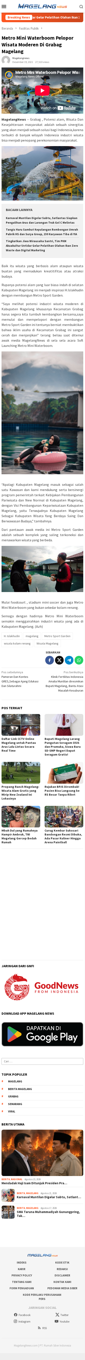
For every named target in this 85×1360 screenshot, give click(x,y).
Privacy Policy (22, 1275)
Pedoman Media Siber (62, 1288)
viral (11, 1111)
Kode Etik (62, 1262)
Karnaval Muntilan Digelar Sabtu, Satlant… (49, 1197)
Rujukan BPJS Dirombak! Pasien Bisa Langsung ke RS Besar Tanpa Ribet (62, 790)
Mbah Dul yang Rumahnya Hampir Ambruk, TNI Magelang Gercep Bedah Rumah (20, 836)
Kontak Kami (62, 1282)
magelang (32, 636)
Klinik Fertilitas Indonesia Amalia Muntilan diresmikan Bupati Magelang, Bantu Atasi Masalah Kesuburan (64, 681)
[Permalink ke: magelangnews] (6, 60)
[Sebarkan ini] (49, 660)
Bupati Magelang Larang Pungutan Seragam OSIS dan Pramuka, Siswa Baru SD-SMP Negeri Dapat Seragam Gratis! (63, 746)
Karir (21, 1269)
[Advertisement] (42, 894)
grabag (13, 1096)
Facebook (24, 1315)
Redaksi (62, 1269)
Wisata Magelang (47, 643)
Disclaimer (62, 1275)
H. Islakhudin (12, 636)
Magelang (32, 1193)
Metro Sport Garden (57, 636)
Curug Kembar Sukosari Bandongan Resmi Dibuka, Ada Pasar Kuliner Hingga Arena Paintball (63, 836)
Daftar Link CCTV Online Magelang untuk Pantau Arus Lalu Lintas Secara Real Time (19, 745)
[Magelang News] (42, 6)
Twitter (64, 1315)
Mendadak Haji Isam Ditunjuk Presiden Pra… (34, 1183)
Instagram (24, 1321)
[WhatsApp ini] (79, 660)
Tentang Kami (22, 1282)
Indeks (22, 1262)
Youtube (64, 1321)
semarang (15, 1104)
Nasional (16, 1179)
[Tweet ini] (59, 660)
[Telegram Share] (69, 660)
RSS (44, 1328)
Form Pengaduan (22, 1288)
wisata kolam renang (17, 643)
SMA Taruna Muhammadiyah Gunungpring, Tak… (48, 1214)
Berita (6, 1179)
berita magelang (20, 1089)
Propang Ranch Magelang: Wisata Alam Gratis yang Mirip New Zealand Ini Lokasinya (20, 792)
